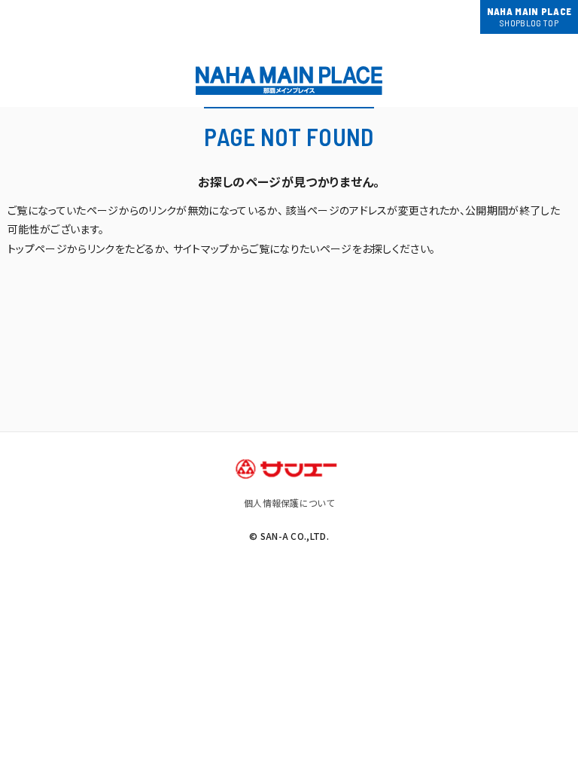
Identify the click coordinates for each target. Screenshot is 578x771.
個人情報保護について (289, 502)
